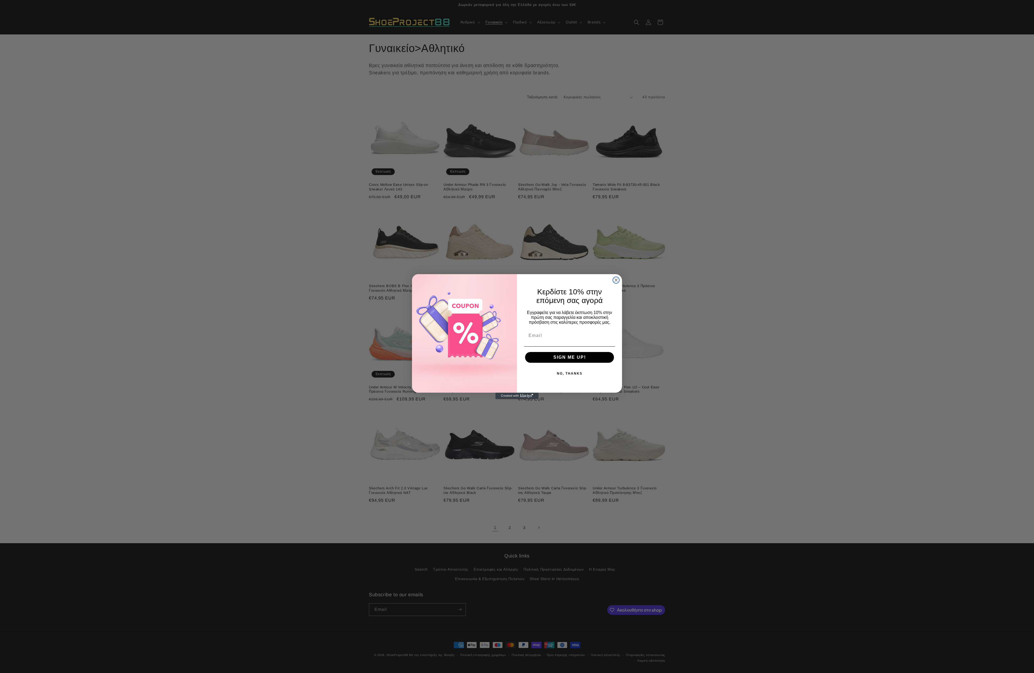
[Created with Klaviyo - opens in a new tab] (517, 396)
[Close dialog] (616, 280)
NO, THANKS (569, 373)
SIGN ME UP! (569, 357)
